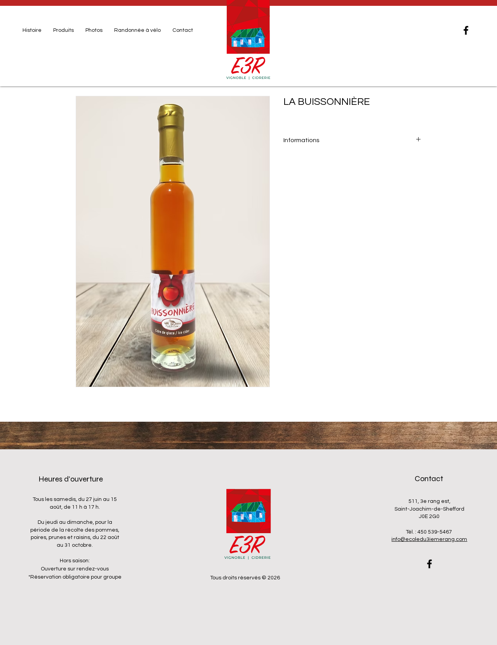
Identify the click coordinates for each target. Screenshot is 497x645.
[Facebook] (466, 30)
